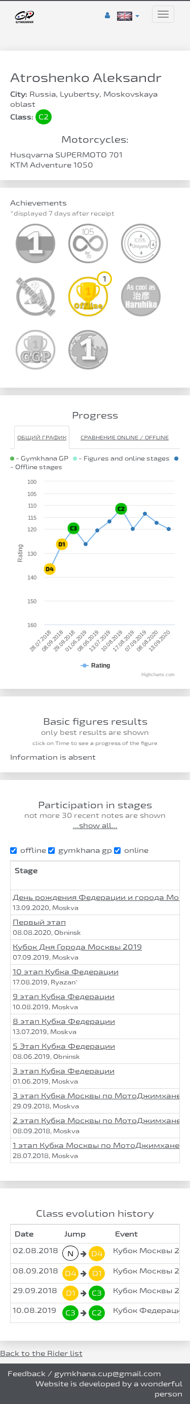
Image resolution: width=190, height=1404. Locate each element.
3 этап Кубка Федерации (64, 1070)
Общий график (41, 437)
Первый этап (39, 922)
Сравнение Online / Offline (125, 437)
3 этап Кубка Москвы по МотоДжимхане (97, 1095)
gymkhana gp (85, 850)
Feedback (27, 1373)
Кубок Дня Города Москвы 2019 (77, 946)
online (136, 850)
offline (33, 850)
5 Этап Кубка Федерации (64, 1046)
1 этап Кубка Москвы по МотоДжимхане (96, 1145)
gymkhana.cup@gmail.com (107, 1373)
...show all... (95, 825)
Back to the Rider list (41, 1353)
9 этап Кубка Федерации (64, 996)
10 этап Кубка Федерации (66, 971)
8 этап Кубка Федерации (64, 1021)
